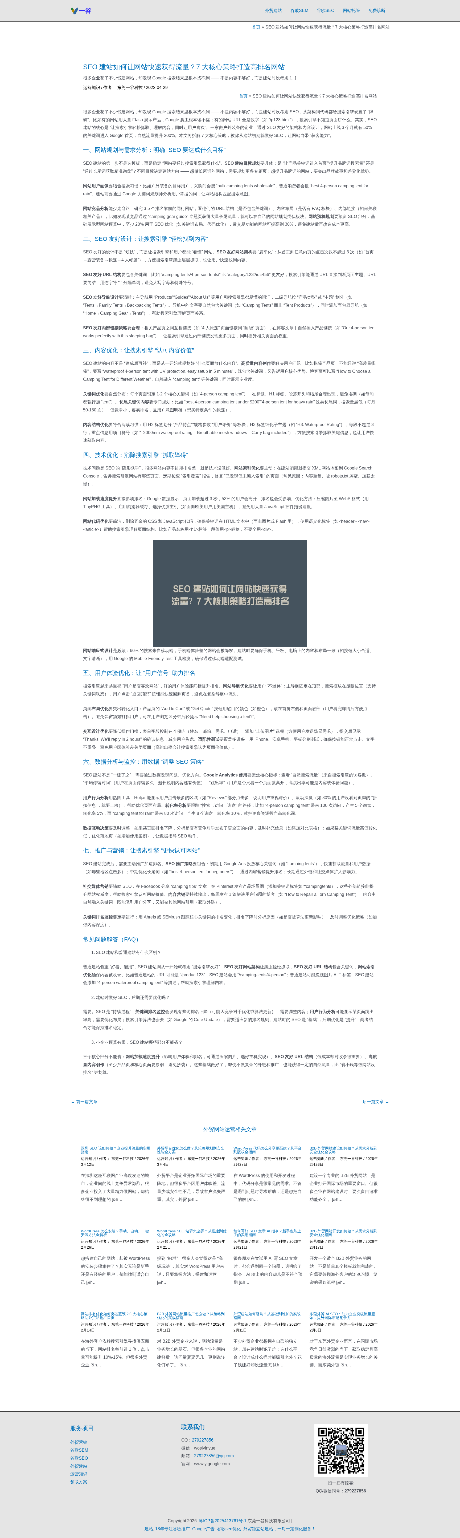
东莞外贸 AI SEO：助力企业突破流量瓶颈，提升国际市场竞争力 (342, 1316)
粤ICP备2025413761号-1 (223, 1521)
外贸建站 (273, 10)
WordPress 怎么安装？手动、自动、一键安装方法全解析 (115, 1233)
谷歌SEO (325, 10)
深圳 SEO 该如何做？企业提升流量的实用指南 (115, 1150)
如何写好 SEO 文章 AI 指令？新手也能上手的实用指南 (267, 1233)
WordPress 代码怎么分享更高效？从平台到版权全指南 (267, 1150)
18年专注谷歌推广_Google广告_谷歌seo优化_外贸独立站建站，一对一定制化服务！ (235, 1529)
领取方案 (78, 1482)
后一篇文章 (376, 1102)
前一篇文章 (84, 1102)
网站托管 (351, 10)
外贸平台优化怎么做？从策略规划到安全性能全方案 (190, 1150)
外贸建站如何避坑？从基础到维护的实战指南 (267, 1316)
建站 (149, 1529)
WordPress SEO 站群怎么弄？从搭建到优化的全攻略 (192, 1233)
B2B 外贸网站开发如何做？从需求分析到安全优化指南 (343, 1233)
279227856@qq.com (214, 1456)
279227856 (202, 1440)
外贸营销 (78, 1442)
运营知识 (91, 87)
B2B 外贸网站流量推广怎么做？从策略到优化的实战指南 (191, 1316)
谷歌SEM (299, 10)
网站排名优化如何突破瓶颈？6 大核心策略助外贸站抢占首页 (114, 1316)
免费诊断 (376, 10)
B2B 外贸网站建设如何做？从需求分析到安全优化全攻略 (343, 1150)
